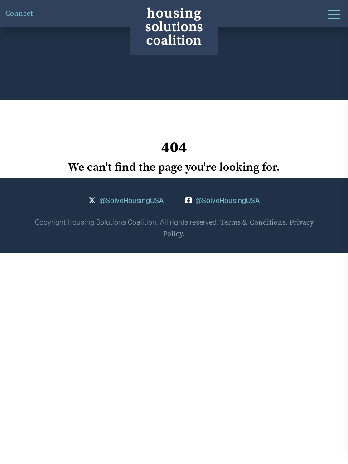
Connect (19, 13)
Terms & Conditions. (254, 222)
